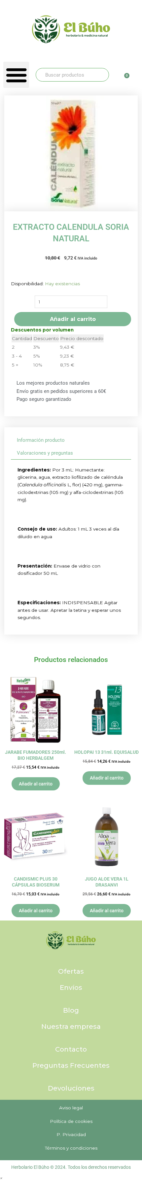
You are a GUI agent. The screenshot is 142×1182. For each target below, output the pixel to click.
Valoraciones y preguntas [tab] (45, 453)
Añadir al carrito (73, 319)
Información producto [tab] (41, 440)
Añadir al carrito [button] (36, 783)
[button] (16, 74)
